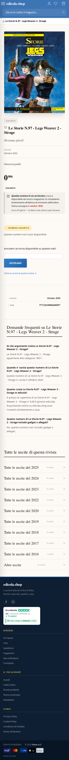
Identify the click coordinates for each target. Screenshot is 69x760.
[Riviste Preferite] (55, 4)
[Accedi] (49, 4)
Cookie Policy (10, 721)
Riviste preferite (11, 689)
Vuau (13, 756)
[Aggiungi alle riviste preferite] (5, 127)
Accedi (6, 679)
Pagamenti (8, 653)
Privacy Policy (10, 716)
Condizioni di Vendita (13, 726)
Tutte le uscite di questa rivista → (20, 273)
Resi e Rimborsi (10, 658)
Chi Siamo (8, 637)
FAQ (5, 643)
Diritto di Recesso (12, 731)
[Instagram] (13, 602)
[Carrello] (63, 4)
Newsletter (8, 699)
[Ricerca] (63, 12)
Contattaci (8, 663)
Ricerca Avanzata (11, 694)
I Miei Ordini (9, 684)
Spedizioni (8, 648)
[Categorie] (3, 4)
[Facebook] (6, 602)
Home (4, 21)
